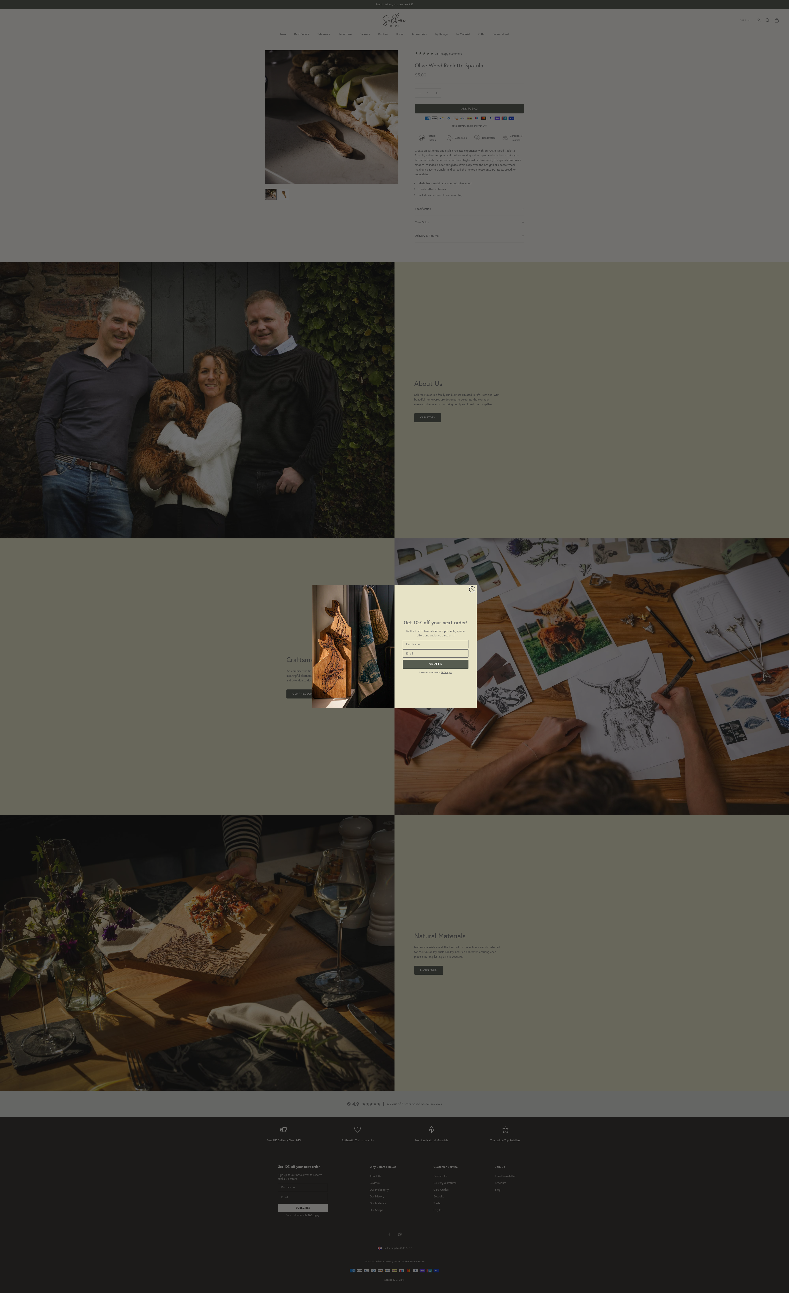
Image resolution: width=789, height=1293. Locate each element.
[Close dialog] (472, 589)
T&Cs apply (446, 672)
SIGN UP (435, 664)
